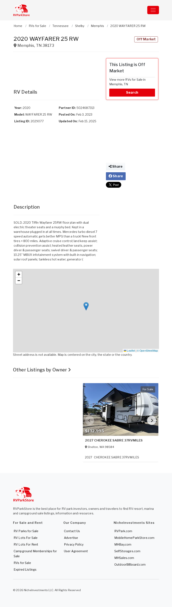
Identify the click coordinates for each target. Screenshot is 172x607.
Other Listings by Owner (40, 369)
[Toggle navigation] (153, 10)
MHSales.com (124, 558)
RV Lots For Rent (26, 544)
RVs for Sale (22, 563)
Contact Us (72, 531)
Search (132, 92)
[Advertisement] (57, 68)
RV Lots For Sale (26, 537)
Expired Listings (25, 569)
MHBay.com (122, 544)
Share (117, 166)
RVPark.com (123, 531)
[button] (86, 306)
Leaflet (130, 350)
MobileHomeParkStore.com (134, 537)
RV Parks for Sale (26, 531)
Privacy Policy (73, 544)
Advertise (71, 537)
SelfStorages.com (127, 551)
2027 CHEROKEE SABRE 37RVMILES (114, 440)
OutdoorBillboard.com (130, 564)
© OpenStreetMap (147, 350)
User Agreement (76, 551)
